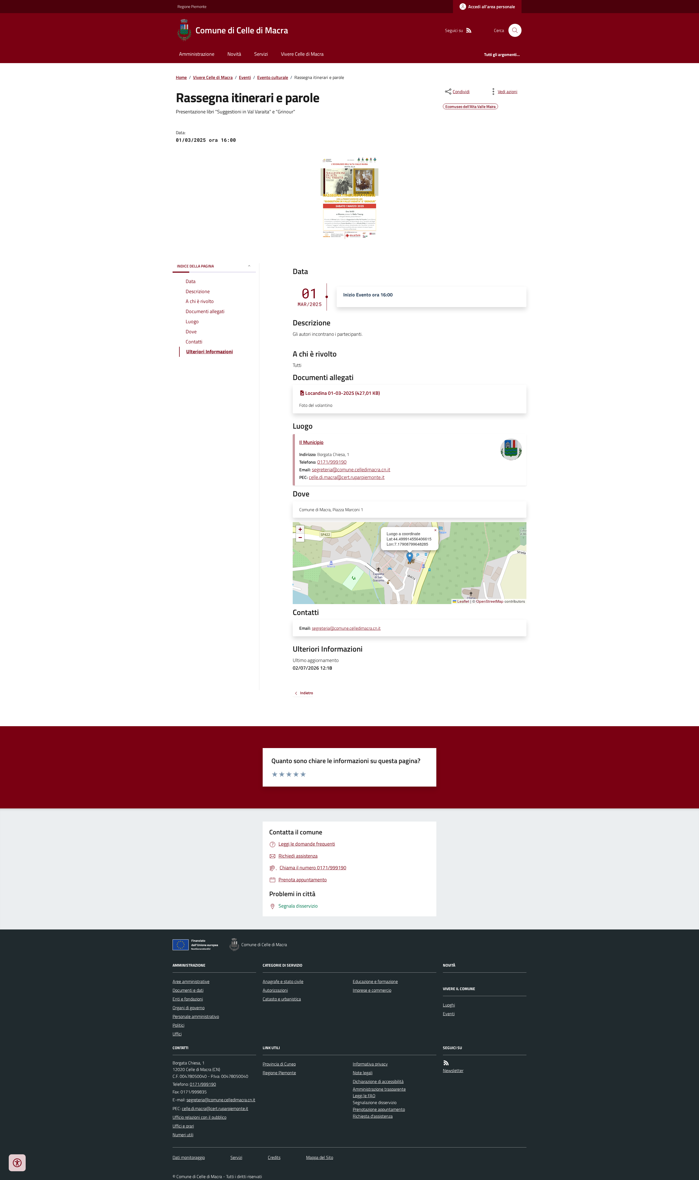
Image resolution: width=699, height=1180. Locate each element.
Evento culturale (272, 77)
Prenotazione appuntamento (379, 1109)
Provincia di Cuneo (279, 1064)
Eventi (245, 77)
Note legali (362, 1072)
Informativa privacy (370, 1064)
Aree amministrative (191, 981)
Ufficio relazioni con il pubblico (199, 1117)
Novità (234, 54)
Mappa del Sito (319, 1157)
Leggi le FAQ (364, 1095)
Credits (274, 1157)
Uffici (177, 1034)
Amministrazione (196, 54)
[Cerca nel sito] (513, 30)
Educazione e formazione (375, 981)
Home (181, 77)
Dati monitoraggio (189, 1157)
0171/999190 (331, 462)
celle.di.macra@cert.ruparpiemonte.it (346, 477)
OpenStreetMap (489, 601)
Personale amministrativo (196, 1016)
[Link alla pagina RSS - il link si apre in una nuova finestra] (469, 30)
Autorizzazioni (275, 990)
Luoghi (449, 1005)
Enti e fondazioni (188, 999)
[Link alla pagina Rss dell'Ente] (446, 1063)
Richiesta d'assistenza (373, 1116)
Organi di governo (189, 1007)
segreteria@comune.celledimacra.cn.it (351, 469)
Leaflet (462, 601)
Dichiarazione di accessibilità (378, 1081)
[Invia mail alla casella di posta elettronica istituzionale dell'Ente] (220, 1099)
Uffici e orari (183, 1126)
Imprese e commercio (372, 990)
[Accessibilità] (17, 1162)
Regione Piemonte (191, 6)
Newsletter (453, 1070)
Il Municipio (311, 442)
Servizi (261, 54)
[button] (409, 557)
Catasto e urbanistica (282, 999)
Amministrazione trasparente (379, 1089)
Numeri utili (183, 1134)
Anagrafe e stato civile (283, 981)
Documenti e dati (188, 990)
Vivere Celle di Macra (302, 54)
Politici (178, 1025)
